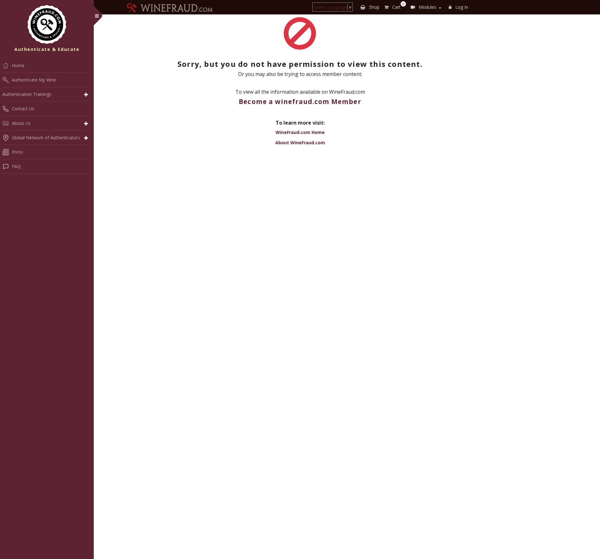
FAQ (16, 166)
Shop (373, 7)
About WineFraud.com (300, 143)
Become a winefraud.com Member (300, 101)
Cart (397, 6)
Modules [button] (427, 7)
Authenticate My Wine (34, 80)
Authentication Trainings (27, 94)
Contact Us (23, 108)
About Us (21, 123)
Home (18, 65)
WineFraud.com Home (300, 132)
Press (17, 152)
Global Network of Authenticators (46, 138)
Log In (461, 7)
